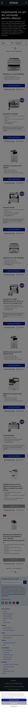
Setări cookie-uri (14, 706)
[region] (14, 699)
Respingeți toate (14, 703)
